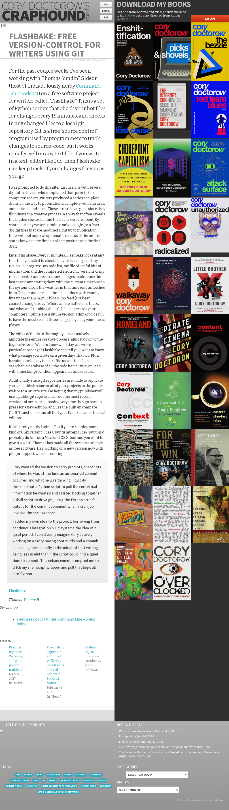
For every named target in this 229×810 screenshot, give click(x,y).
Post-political (127, 736)
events (53, 780)
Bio (106, 4)
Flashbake (17, 591)
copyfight (96, 774)
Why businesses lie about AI (138, 731)
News (103, 60)
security (32, 786)
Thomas (30, 600)
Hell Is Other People (132, 741)
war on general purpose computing (58, 791)
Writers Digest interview (92, 652)
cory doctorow (20, 780)
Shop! (210, 18)
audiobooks (53, 774)
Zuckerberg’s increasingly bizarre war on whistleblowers (157, 747)
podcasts (88, 780)
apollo (28, 774)
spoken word (88, 786)
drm (35, 780)
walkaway (105, 786)
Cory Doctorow (89, 60)
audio (39, 774)
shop (128, 15)
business (81, 774)
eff (43, 780)
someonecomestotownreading (59, 786)
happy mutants (69, 780)
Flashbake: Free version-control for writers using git (55, 45)
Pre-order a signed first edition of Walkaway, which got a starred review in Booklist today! (55, 665)
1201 (17, 774)
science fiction (14, 786)
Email (106, 11)
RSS (106, 17)
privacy (102, 780)
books (68, 774)
